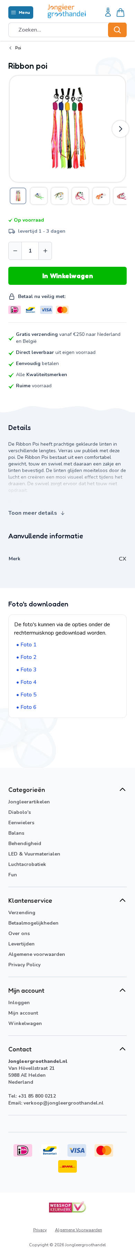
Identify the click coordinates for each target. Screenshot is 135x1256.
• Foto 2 (26, 657)
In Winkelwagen (67, 276)
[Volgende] (120, 128)
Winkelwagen (25, 1023)
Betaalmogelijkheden (33, 923)
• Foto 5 (26, 695)
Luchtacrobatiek (27, 864)
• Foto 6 (26, 707)
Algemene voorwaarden (36, 954)
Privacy (40, 1230)
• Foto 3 (26, 670)
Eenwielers (21, 822)
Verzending (21, 912)
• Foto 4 (26, 682)
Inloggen (19, 1002)
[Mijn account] (108, 12)
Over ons (19, 933)
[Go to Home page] (66, 10)
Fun (12, 874)
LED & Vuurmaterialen (34, 854)
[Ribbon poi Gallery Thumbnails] (67, 196)
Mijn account (23, 1013)
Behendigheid (24, 843)
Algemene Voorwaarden (78, 1230)
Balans (16, 833)
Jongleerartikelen (29, 802)
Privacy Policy (24, 964)
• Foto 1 (26, 644)
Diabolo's (19, 812)
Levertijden (21, 944)
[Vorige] (14, 128)
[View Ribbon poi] (18, 196)
